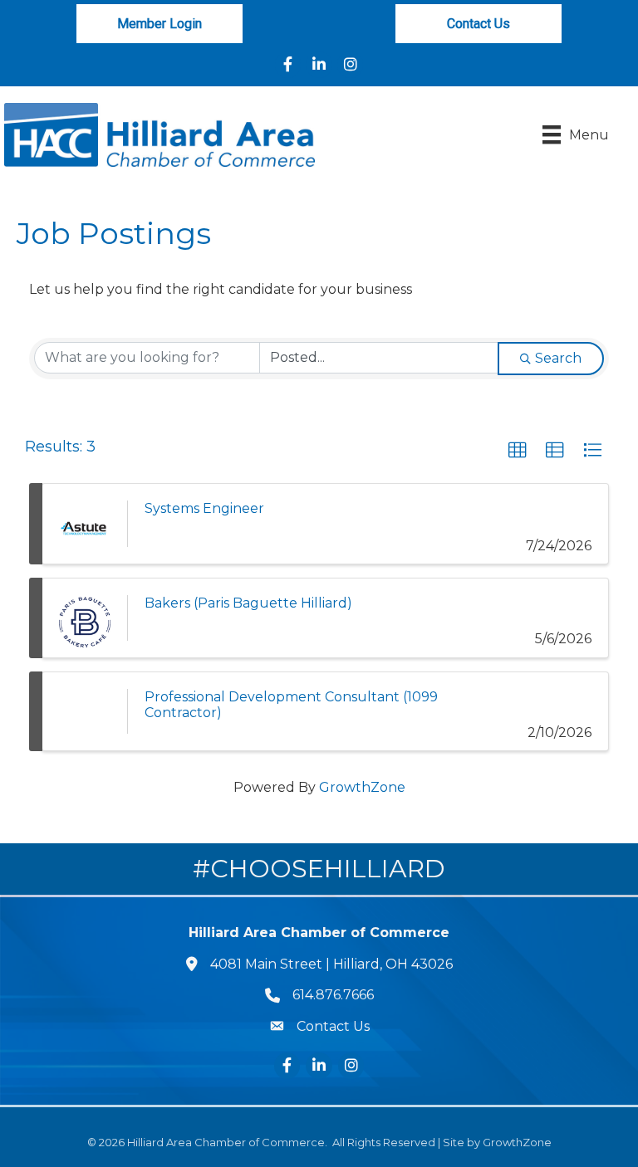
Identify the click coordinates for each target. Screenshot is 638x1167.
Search (558, 358)
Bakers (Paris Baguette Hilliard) (248, 603)
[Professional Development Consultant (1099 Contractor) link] (84, 711)
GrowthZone (362, 787)
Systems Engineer (204, 508)
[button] (517, 450)
